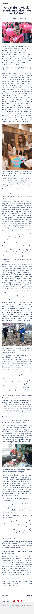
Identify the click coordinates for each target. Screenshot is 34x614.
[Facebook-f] (14, 611)
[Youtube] (19, 611)
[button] (30, 3)
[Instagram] (17, 611)
